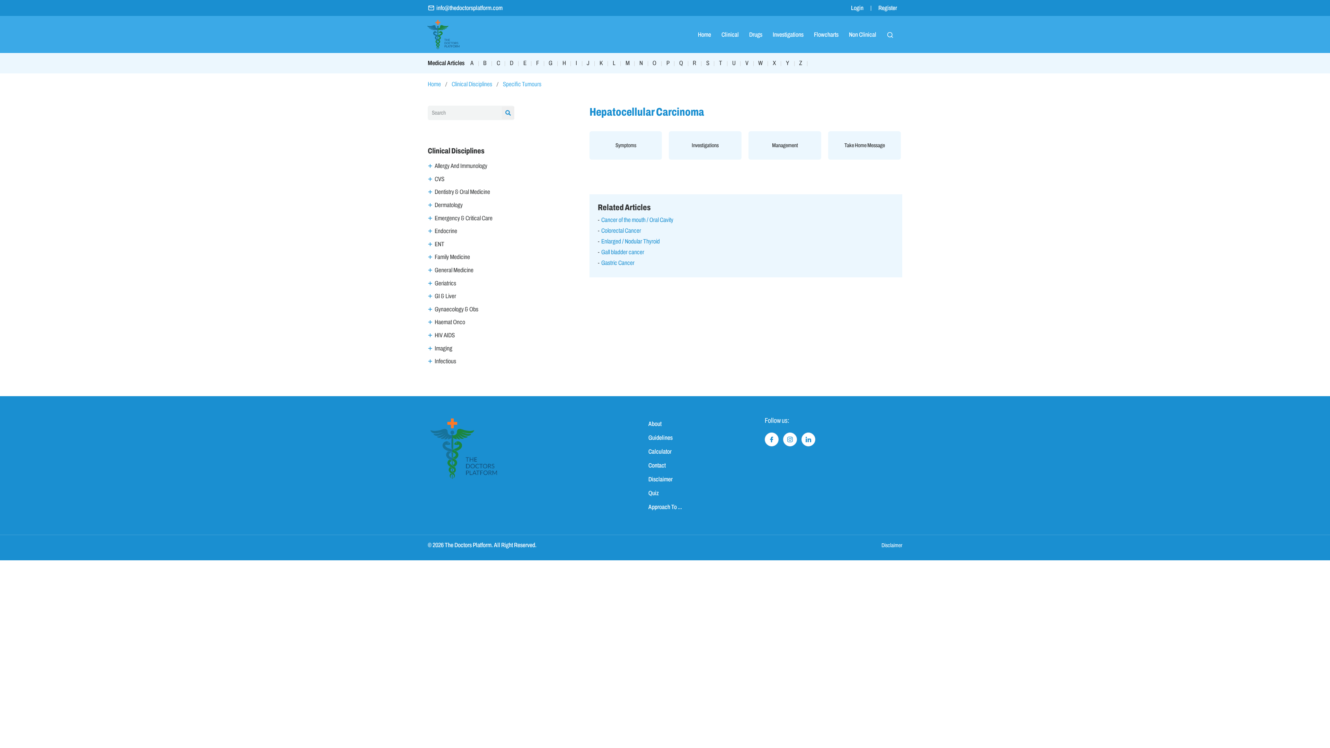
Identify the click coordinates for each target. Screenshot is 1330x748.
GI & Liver (445, 296)
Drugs (755, 34)
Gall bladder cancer (622, 252)
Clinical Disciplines (472, 84)
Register (887, 8)
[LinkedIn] (808, 439)
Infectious (445, 361)
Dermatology (449, 205)
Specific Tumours (522, 84)
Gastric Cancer (618, 262)
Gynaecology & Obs (456, 309)
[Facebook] (772, 439)
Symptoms (625, 145)
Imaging (443, 348)
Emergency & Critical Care (464, 218)
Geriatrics (445, 283)
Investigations (788, 34)
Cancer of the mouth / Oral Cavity (637, 219)
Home (704, 34)
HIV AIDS (445, 335)
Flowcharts (826, 34)
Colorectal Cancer (621, 230)
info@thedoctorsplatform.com (469, 8)
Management (785, 145)
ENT (439, 244)
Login (857, 8)
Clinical (730, 34)
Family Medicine (452, 256)
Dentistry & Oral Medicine (462, 191)
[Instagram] (790, 439)
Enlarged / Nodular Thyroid (630, 241)
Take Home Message (864, 145)
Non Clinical (862, 34)
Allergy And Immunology (461, 165)
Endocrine (446, 231)
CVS (439, 179)
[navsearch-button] (890, 35)
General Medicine (454, 270)
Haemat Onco (450, 322)
